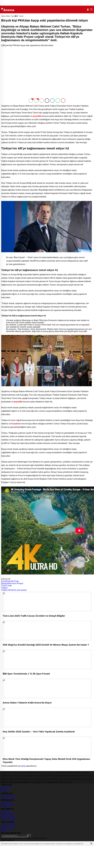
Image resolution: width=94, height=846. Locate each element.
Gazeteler (5, 811)
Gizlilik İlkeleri (7, 796)
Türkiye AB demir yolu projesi (14, 590)
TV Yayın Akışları (8, 820)
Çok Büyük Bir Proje (10, 581)
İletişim (4, 791)
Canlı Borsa (6, 802)
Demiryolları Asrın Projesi (12, 583)
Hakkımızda (6, 787)
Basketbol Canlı (8, 829)
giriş (23, 766)
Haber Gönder (7, 815)
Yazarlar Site (6, 826)
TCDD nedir (6, 586)
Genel (21, 16)
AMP (3, 831)
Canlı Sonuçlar (7, 804)
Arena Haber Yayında (8, 16)
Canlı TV (5, 807)
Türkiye (4, 588)
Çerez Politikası (8, 798)
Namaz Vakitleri (8, 818)
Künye (4, 789)
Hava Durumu (7, 813)
